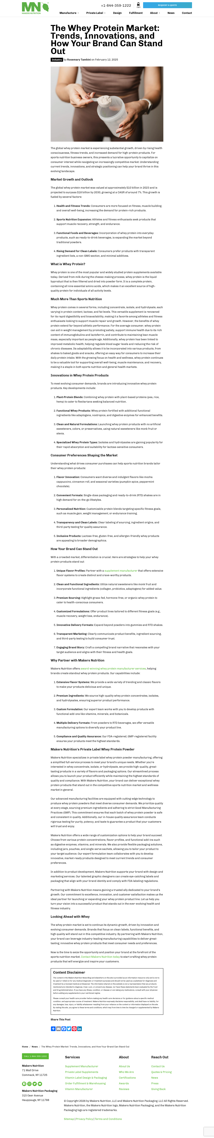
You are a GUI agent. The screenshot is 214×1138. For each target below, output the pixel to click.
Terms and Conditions (108, 1119)
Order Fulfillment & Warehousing (85, 1083)
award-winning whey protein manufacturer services (113, 668)
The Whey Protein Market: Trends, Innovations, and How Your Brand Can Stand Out (107, 39)
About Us (124, 1066)
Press (155, 1083)
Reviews (124, 1089)
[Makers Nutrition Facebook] (24, 1084)
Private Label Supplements (81, 1072)
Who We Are (126, 1072)
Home (25, 1046)
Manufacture (68, 13)
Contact (187, 13)
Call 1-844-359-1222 (35, 1056)
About (154, 13)
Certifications (127, 1077)
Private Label (94, 13)
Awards (124, 1083)
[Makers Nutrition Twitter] (34, 1084)
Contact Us (158, 1066)
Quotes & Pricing (161, 1072)
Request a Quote (167, 5)
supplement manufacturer (121, 570)
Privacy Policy (84, 1119)
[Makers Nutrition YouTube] (40, 1084)
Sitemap (69, 1119)
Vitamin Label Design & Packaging (86, 1077)
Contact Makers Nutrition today (100, 956)
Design (117, 13)
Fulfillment (136, 13)
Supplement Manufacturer (81, 1066)
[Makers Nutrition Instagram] (29, 1084)
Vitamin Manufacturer (79, 1089)
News (171, 13)
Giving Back (158, 1089)
